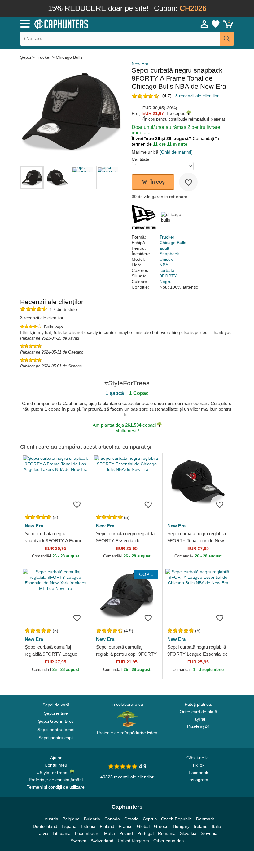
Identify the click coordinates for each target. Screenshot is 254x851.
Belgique (71, 818)
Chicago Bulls (69, 57)
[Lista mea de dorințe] (215, 23)
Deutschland (45, 826)
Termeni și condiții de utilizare (56, 787)
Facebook (198, 772)
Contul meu (56, 765)
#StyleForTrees (53, 772)
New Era (140, 63)
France (126, 826)
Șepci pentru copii (55, 737)
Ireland (201, 826)
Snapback (169, 253)
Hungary (181, 826)
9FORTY (168, 275)
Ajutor (56, 757)
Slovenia (209, 833)
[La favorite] (188, 182)
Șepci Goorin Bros (56, 721)
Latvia (42, 833)
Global (143, 826)
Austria (51, 818)
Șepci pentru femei (55, 729)
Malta (109, 833)
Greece (161, 826)
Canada (112, 818)
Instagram (198, 779)
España (69, 826)
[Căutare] (227, 39)
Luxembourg (87, 833)
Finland (107, 826)
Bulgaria (92, 818)
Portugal (145, 833)
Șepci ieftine (56, 713)
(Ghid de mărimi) (176, 152)
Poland (126, 833)
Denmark (205, 818)
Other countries (168, 840)
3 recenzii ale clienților (197, 95)
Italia (216, 826)
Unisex (166, 259)
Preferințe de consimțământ (56, 779)
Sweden (78, 840)
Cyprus (150, 818)
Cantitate (140, 159)
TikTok (198, 765)
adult (164, 248)
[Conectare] (204, 23)
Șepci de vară (55, 704)
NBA (164, 264)
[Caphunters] (80, 23)
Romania (167, 833)
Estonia (88, 826)
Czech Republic (176, 818)
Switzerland (102, 840)
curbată (167, 270)
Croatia (131, 818)
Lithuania (62, 833)
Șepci (26, 57)
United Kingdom (133, 840)
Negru (166, 281)
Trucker (43, 57)
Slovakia (188, 833)
